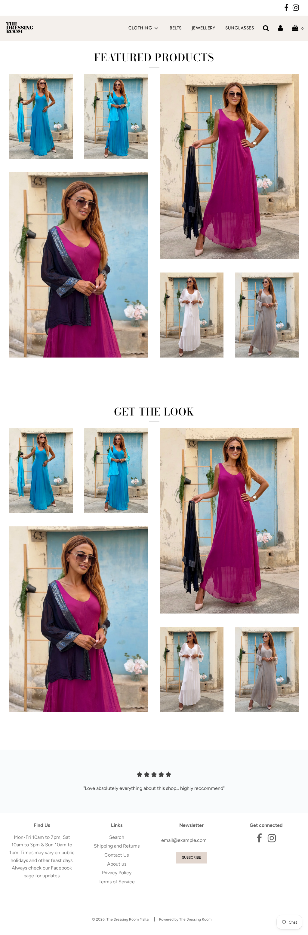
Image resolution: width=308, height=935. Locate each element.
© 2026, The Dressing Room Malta (120, 919)
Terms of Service (117, 882)
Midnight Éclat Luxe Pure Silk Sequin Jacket (78, 367)
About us (116, 864)
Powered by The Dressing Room (185, 919)
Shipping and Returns (117, 846)
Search (116, 837)
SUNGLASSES (239, 28)
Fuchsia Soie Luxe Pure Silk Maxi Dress (229, 269)
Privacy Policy (116, 873)
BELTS (176, 28)
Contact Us (116, 855)
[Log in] (280, 28)
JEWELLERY (203, 28)
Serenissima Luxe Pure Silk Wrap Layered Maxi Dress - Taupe (266, 374)
